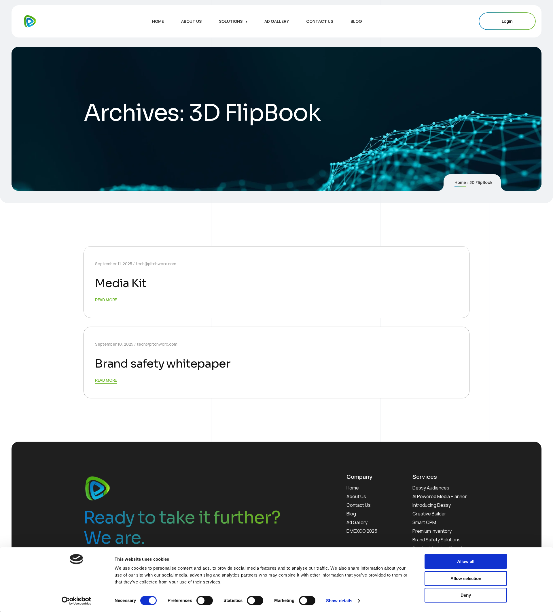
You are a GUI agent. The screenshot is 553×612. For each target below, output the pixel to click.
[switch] (204, 600)
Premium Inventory (432, 531)
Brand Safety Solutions (436, 539)
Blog (351, 514)
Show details (339, 600)
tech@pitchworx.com (156, 263)
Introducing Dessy (431, 505)
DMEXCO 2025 (361, 531)
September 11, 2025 (113, 263)
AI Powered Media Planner (439, 496)
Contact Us (358, 505)
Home (460, 182)
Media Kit (120, 283)
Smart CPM (424, 522)
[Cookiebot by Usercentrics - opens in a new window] (76, 600)
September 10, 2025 (114, 344)
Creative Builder (429, 514)
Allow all (465, 561)
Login (507, 21)
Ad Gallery (357, 522)
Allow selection (465, 578)
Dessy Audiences (430, 488)
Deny (466, 595)
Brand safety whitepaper (162, 363)
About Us (356, 496)
